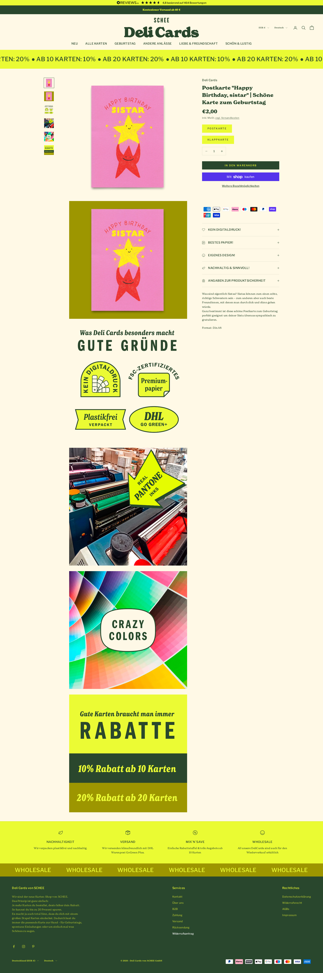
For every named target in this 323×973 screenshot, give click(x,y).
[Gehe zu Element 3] (49, 110)
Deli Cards (209, 80)
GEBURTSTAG (125, 44)
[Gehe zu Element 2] (49, 96)
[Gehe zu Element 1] (49, 83)
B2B (175, 908)
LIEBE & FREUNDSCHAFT (198, 44)
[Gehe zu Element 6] (49, 150)
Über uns (178, 902)
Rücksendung (181, 927)
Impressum (289, 915)
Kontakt (177, 896)
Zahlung (177, 915)
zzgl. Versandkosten (227, 117)
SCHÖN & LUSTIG (238, 44)
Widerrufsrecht (292, 902)
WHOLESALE (36, 870)
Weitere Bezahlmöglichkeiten (240, 186)
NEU (74, 44)
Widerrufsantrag (183, 933)
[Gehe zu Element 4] (49, 123)
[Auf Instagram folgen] (23, 946)
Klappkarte (218, 139)
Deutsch (279, 28)
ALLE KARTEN (96, 44)
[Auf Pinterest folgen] (33, 946)
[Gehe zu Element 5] (49, 136)
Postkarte (217, 128)
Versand (177, 921)
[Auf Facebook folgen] (14, 946)
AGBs (285, 908)
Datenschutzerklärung (296, 896)
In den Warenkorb (241, 165)
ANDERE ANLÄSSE (157, 44)
